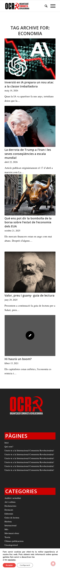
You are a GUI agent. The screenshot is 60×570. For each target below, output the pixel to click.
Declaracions (10, 505)
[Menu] (51, 6)
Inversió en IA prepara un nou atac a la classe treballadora (29, 84)
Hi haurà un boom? (18, 359)
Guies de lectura (12, 517)
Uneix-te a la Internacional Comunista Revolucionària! (29, 450)
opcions (11, 559)
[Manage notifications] (53, 563)
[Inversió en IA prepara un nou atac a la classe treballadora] (30, 58)
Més (6, 529)
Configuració (25, 565)
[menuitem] (44, 6)
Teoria (7, 537)
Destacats (9, 509)
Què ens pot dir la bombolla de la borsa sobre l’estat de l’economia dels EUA (28, 222)
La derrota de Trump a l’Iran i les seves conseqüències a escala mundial (28, 154)
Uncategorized (11, 544)
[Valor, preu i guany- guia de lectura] (30, 272)
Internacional (10, 525)
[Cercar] (44, 6)
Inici (7, 442)
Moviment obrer (12, 533)
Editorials (9, 513)
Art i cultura (10, 501)
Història (8, 521)
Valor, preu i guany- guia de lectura (29, 295)
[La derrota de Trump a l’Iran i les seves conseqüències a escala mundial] (30, 126)
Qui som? (9, 446)
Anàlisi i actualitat (13, 497)
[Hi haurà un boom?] (30, 335)
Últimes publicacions (14, 541)
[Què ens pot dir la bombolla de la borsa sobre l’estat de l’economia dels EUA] (30, 194)
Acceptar (9, 565)
